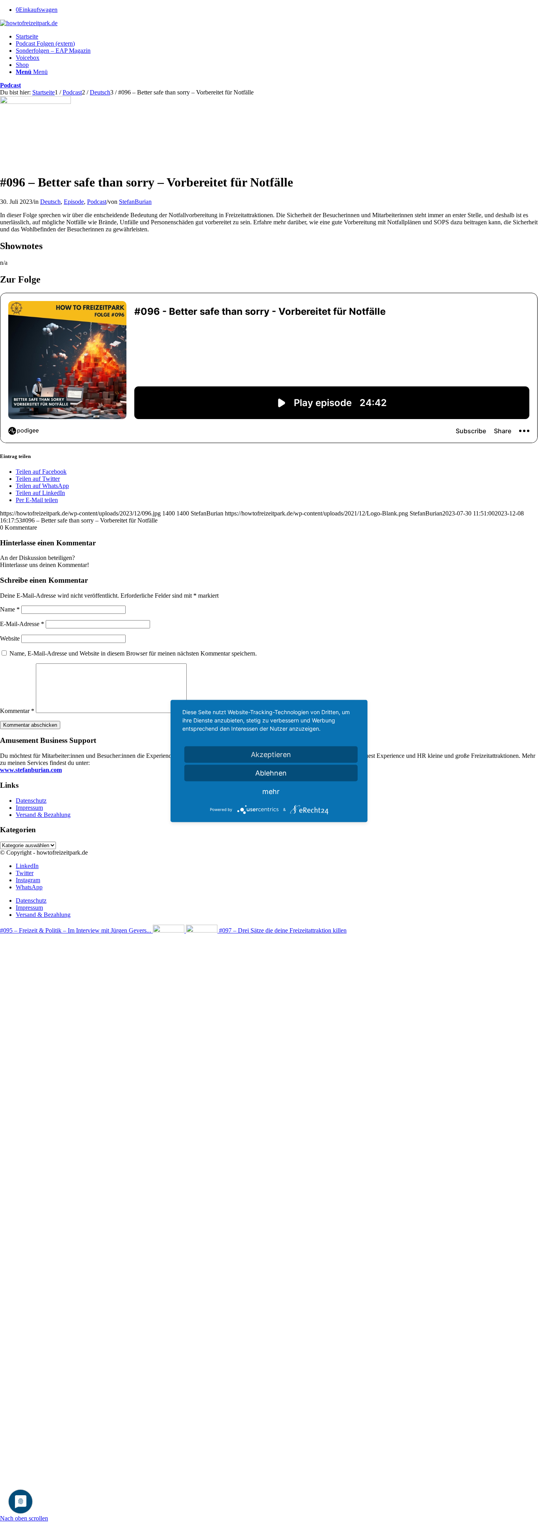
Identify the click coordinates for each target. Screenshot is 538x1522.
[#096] (35, 101)
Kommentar (17, 710)
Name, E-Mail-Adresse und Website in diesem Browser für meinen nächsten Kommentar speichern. (133, 653)
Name (10, 609)
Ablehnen (271, 773)
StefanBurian (135, 201)
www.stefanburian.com (31, 770)
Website (10, 638)
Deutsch (50, 201)
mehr (271, 791)
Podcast (10, 85)
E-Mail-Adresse (22, 624)
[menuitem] (277, 36)
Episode (74, 201)
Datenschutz (31, 800)
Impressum (29, 807)
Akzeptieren (271, 754)
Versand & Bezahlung (43, 814)
